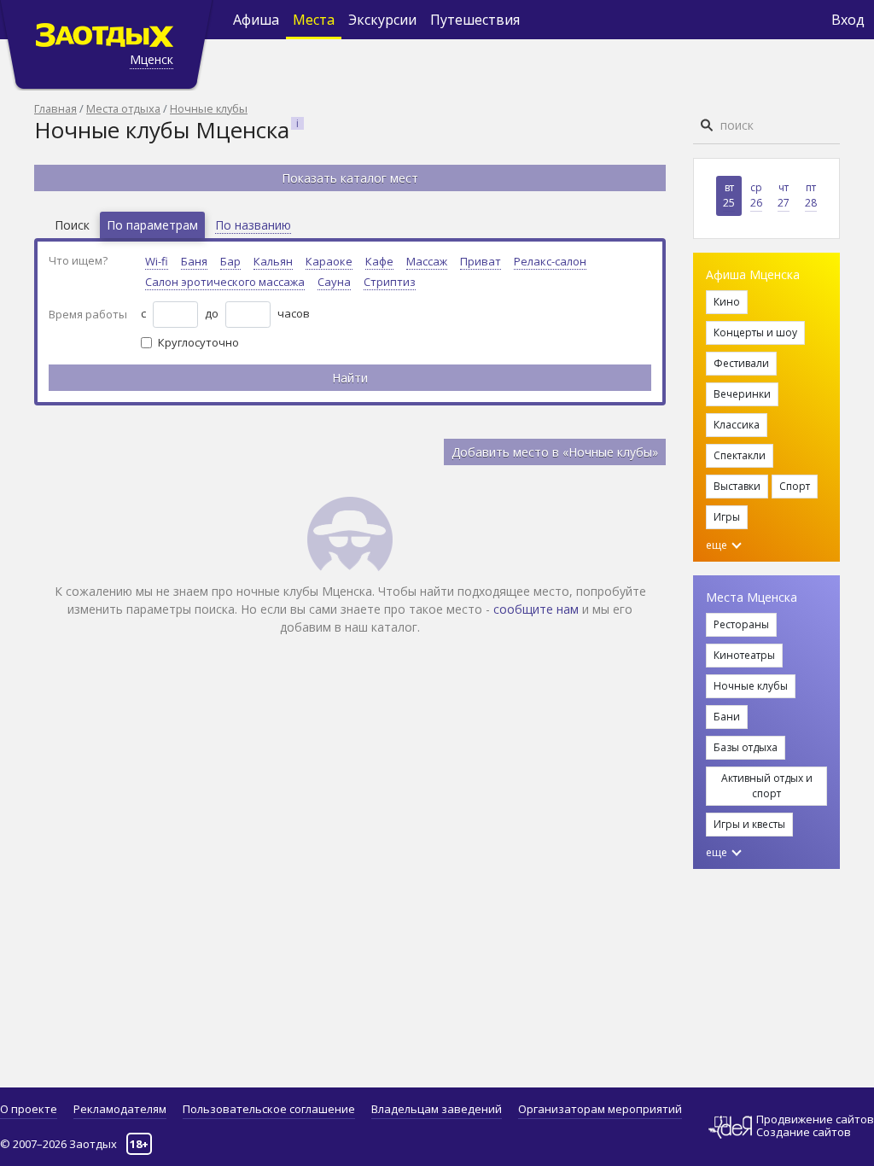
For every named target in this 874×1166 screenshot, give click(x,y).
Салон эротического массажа (225, 281)
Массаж (426, 261)
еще (718, 545)
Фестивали (741, 363)
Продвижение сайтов (815, 1119)
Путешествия (475, 19)
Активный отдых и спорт (767, 786)
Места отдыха (123, 108)
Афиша (256, 19)
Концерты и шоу (755, 332)
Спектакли (740, 455)
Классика (737, 424)
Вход (848, 19)
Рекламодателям (119, 1108)
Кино (727, 301)
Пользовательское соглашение (269, 1108)
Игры (727, 517)
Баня (194, 261)
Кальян (273, 261)
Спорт (794, 486)
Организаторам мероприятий (600, 1108)
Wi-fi (156, 261)
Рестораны (741, 624)
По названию (253, 225)
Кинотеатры (744, 655)
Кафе (379, 261)
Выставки (737, 486)
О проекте (28, 1108)
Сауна (334, 281)
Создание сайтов (803, 1132)
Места (314, 19)
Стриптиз (390, 281)
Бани (727, 716)
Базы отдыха (746, 747)
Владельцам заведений (436, 1108)
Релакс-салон (550, 261)
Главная (55, 108)
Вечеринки (742, 394)
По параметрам (152, 225)
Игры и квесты (749, 824)
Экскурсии (382, 19)
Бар (230, 261)
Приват (480, 261)
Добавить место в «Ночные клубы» (555, 452)
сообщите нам (536, 609)
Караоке (329, 261)
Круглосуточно (198, 342)
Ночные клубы (209, 108)
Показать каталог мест (350, 178)
